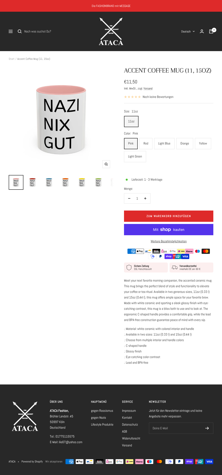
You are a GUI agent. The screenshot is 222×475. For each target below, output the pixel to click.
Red (146, 143)
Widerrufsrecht (131, 438)
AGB (124, 431)
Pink (131, 143)
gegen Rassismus (102, 411)
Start (12, 59)
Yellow (203, 143)
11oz (131, 121)
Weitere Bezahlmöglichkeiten (169, 241)
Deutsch (186, 31)
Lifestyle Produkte (102, 424)
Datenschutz (130, 424)
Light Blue (164, 143)
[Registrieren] (207, 428)
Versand (148, 88)
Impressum (129, 411)
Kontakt (127, 417)
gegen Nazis (98, 417)
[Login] (202, 31)
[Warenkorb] (211, 31)
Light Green (135, 156)
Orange (184, 143)
